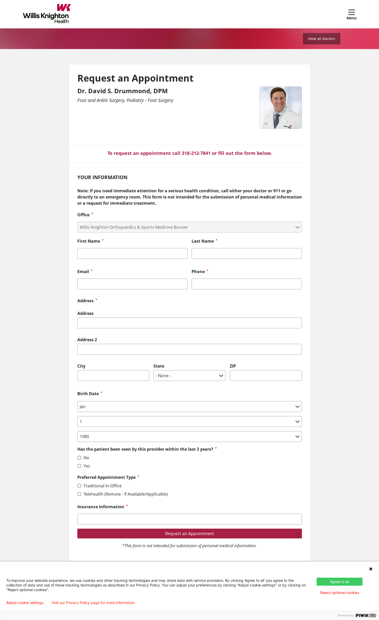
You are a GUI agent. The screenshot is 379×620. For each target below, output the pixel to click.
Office (83, 215)
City (81, 366)
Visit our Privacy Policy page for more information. (94, 603)
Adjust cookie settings (24, 603)
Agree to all (339, 581)
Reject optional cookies (339, 592)
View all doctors (321, 38)
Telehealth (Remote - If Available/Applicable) (126, 494)
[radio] (79, 458)
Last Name (203, 241)
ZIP (233, 366)
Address (85, 313)
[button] (352, 14)
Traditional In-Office (103, 486)
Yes (87, 466)
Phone (198, 271)
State (158, 366)
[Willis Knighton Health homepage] (46, 14)
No (86, 457)
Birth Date (88, 393)
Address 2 (87, 340)
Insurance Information (100, 507)
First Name (88, 241)
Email (83, 271)
